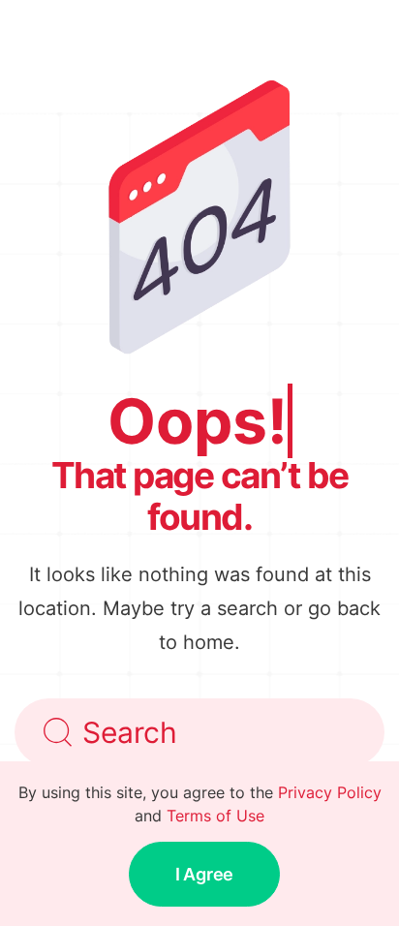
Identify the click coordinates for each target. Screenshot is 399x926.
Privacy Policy (330, 792)
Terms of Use (215, 815)
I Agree (204, 874)
